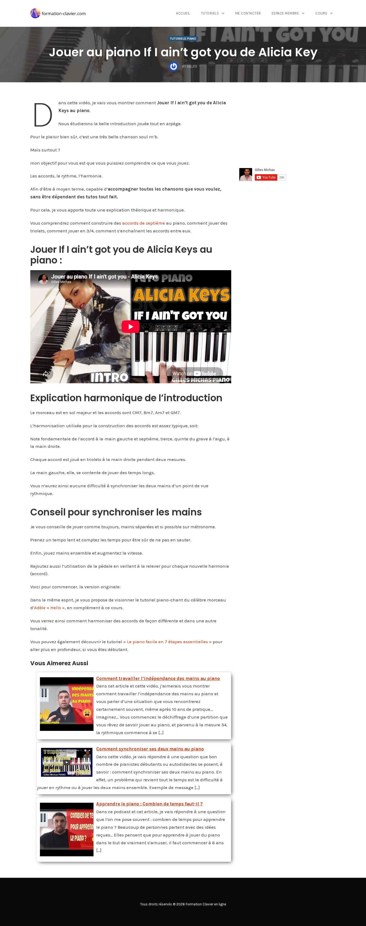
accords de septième (143, 223)
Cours (321, 13)
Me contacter (248, 13)
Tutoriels (210, 13)
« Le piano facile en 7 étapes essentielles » (167, 641)
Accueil (183, 13)
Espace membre (285, 13)
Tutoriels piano (183, 38)
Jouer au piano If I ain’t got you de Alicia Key (183, 52)
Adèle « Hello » (49, 607)
